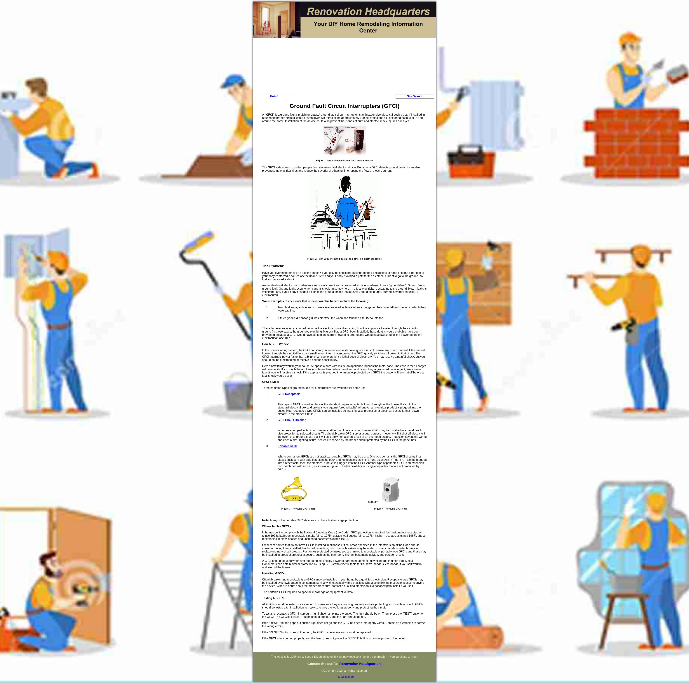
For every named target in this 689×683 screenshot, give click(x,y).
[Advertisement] (344, 65)
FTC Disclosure (344, 676)
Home (274, 96)
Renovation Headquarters (360, 664)
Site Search (415, 96)
